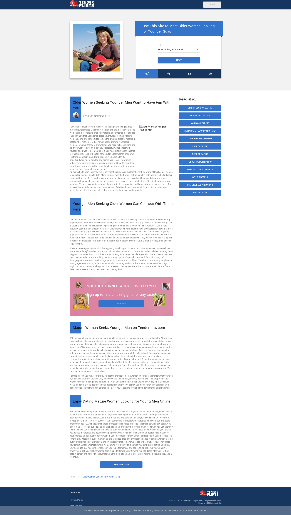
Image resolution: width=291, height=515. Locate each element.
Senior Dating (200, 177)
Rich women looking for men (200, 131)
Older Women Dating (200, 162)
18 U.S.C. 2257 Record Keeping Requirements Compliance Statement (195, 501)
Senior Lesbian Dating (200, 108)
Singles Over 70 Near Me (200, 169)
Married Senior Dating (200, 138)
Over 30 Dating (200, 154)
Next (179, 60)
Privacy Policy (76, 499)
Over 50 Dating (200, 146)
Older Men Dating (200, 115)
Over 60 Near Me (200, 123)
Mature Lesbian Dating (200, 185)
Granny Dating (200, 192)
